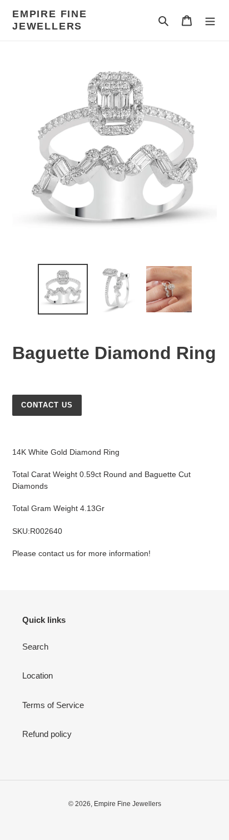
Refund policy (47, 734)
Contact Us (47, 405)
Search (35, 646)
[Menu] (210, 20)
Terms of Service (53, 705)
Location (37, 675)
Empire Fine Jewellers (49, 20)
